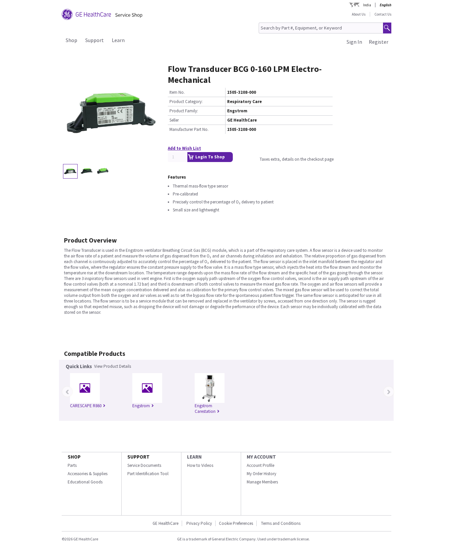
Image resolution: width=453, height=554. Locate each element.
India (367, 5)
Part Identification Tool (147, 473)
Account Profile (260, 465)
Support (94, 40)
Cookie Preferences (236, 523)
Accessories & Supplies (87, 473)
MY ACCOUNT (261, 457)
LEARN (194, 457)
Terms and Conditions (280, 523)
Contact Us (382, 14)
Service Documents (144, 465)
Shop (71, 40)
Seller (174, 120)
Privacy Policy (199, 523)
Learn (118, 40)
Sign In (354, 41)
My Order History (261, 473)
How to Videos (200, 465)
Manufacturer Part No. (189, 129)
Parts (72, 465)
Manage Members (262, 482)
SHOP (74, 457)
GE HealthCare (165, 523)
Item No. (177, 92)
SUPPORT (138, 457)
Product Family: (183, 111)
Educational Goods (85, 482)
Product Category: (186, 101)
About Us (358, 14)
